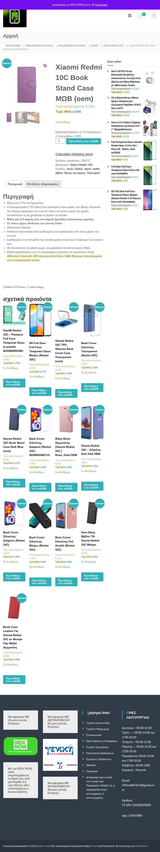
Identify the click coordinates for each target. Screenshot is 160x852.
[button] (45, 65)
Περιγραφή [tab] (15, 184)
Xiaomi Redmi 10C (114, 45)
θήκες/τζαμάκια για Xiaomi (72, 45)
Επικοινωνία (93, 735)
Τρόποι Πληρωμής (97, 729)
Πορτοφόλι (93, 172)
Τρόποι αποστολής (98, 722)
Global (79, 168)
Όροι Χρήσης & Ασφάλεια (101, 741)
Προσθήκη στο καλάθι (83, 141)
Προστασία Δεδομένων (100, 753)
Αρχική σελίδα (13, 45)
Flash (95, 846)
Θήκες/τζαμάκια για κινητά (39, 45)
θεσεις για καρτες (74, 172)
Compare (92, 771)
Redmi (94, 45)
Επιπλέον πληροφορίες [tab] (42, 184)
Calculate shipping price (74, 154)
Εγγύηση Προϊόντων (98, 759)
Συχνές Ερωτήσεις (97, 747)
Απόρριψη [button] (101, 4)
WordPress (142, 846)
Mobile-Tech (43, 846)
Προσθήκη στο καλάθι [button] (13, 383)
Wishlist (91, 765)
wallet (96, 168)
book (70, 168)
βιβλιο (59, 172)
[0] (140, 15)
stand (87, 168)
